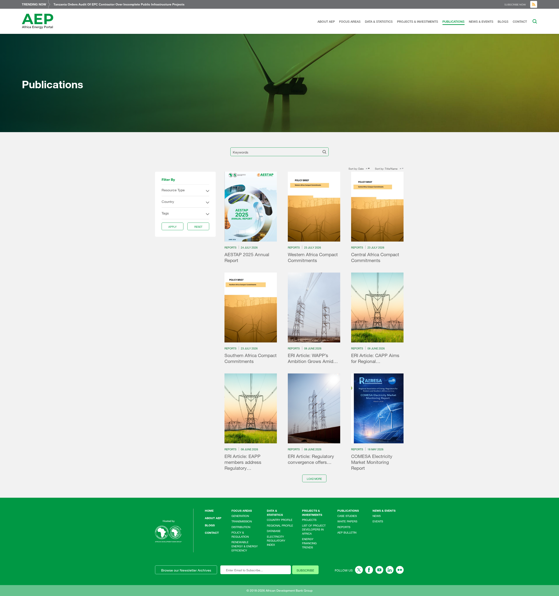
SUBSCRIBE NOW (515, 4)
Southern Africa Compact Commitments (250, 358)
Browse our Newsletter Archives (186, 570)
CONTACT (520, 21)
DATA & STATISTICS (379, 21)
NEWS (377, 516)
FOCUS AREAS (350, 21)
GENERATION (240, 516)
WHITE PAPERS (347, 521)
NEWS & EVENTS (481, 21)
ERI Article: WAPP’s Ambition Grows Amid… (313, 358)
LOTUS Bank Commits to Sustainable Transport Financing (96, 4)
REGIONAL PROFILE (280, 525)
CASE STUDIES (347, 516)
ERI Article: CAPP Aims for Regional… (375, 358)
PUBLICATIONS (453, 21)
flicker (400, 570)
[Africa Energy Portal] (37, 21)
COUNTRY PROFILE (279, 520)
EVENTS (378, 521)
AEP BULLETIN (346, 532)
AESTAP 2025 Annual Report (246, 257)
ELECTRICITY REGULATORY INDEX (276, 540)
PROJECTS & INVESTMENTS (417, 21)
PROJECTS (309, 520)
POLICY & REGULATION (240, 534)
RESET (198, 226)
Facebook (369, 570)
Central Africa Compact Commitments (375, 257)
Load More (314, 478)
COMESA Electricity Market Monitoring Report (371, 462)
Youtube (379, 570)
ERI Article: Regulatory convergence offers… (311, 459)
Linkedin (390, 570)
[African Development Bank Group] (168, 534)
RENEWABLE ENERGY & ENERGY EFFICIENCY (244, 546)
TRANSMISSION (241, 521)
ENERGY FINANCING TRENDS (309, 543)
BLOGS (503, 21)
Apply (172, 226)
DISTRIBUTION (240, 527)
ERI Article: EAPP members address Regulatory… (242, 462)
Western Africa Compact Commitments (313, 257)
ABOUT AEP (326, 21)
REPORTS (343, 527)
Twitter (359, 570)
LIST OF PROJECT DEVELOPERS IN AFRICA (314, 529)
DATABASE (274, 531)
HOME (209, 510)
